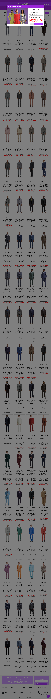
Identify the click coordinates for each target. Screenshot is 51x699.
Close (32, 23)
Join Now (38, 23)
